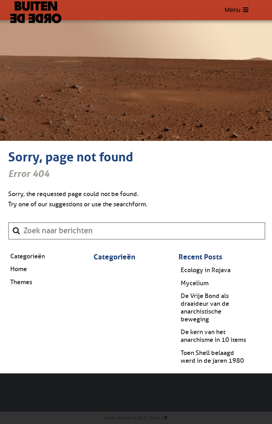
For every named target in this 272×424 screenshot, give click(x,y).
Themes (21, 282)
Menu (232, 9)
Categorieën (27, 256)
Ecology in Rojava (206, 270)
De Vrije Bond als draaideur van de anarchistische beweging (205, 307)
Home (18, 269)
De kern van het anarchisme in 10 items (213, 336)
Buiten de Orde (117, 418)
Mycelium (195, 283)
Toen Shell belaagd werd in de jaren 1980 (212, 357)
